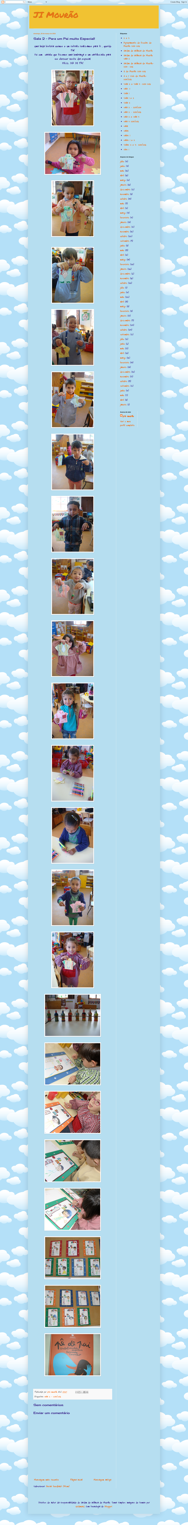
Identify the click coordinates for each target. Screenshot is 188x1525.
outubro (123, 199)
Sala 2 (127, 103)
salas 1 (127, 135)
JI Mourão (55, 14)
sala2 (126, 131)
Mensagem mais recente (46, 1480)
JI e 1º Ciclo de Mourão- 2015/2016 (135, 77)
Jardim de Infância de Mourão (138, 51)
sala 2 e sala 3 (131, 117)
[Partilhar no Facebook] (84, 1392)
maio (122, 171)
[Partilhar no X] (82, 1392)
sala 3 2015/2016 (131, 121)
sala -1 (127, 89)
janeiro (123, 185)
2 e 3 (126, 38)
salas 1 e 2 (129, 140)
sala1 (126, 126)
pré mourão (128, 416)
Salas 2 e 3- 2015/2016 (135, 145)
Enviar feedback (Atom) (58, 1486)
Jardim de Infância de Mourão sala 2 (138, 57)
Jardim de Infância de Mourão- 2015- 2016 (139, 65)
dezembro (125, 189)
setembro (124, 241)
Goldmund (80, 1506)
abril (122, 175)
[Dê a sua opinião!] (79, 1392)
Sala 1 (126, 93)
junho (122, 166)
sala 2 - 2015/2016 (52, 1396)
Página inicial (76, 1480)
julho (122, 161)
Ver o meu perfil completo (127, 423)
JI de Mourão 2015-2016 (135, 71)
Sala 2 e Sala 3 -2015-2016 (137, 84)
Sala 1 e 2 (129, 98)
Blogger (108, 1506)
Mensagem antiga (102, 1480)
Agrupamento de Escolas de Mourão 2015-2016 (138, 44)
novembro (124, 194)
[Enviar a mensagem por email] (76, 1392)
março (123, 180)
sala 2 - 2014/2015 (132, 107)
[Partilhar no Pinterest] (87, 1392)
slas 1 (126, 149)
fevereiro (124, 218)
